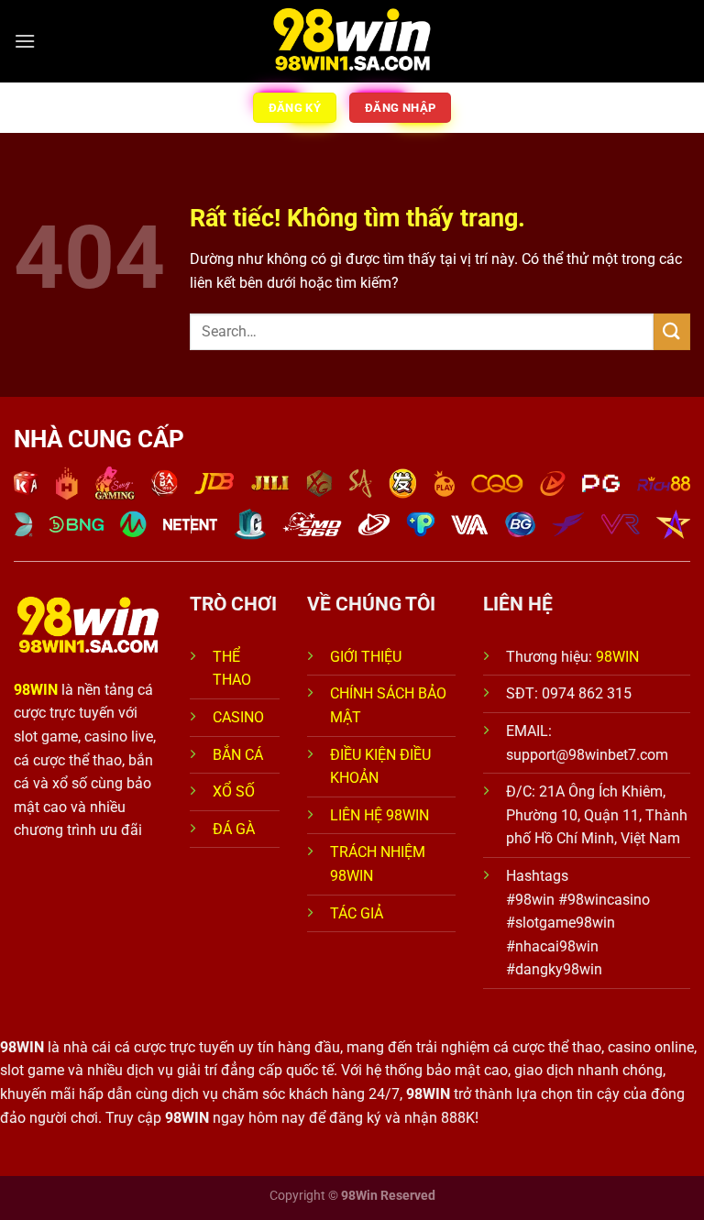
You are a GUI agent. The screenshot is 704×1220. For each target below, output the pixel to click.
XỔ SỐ (234, 791)
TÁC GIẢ (358, 913)
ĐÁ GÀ (234, 829)
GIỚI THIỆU (366, 656)
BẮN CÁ (238, 755)
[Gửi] (672, 331)
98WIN (617, 656)
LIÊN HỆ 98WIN (379, 815)
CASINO (238, 717)
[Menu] (25, 40)
